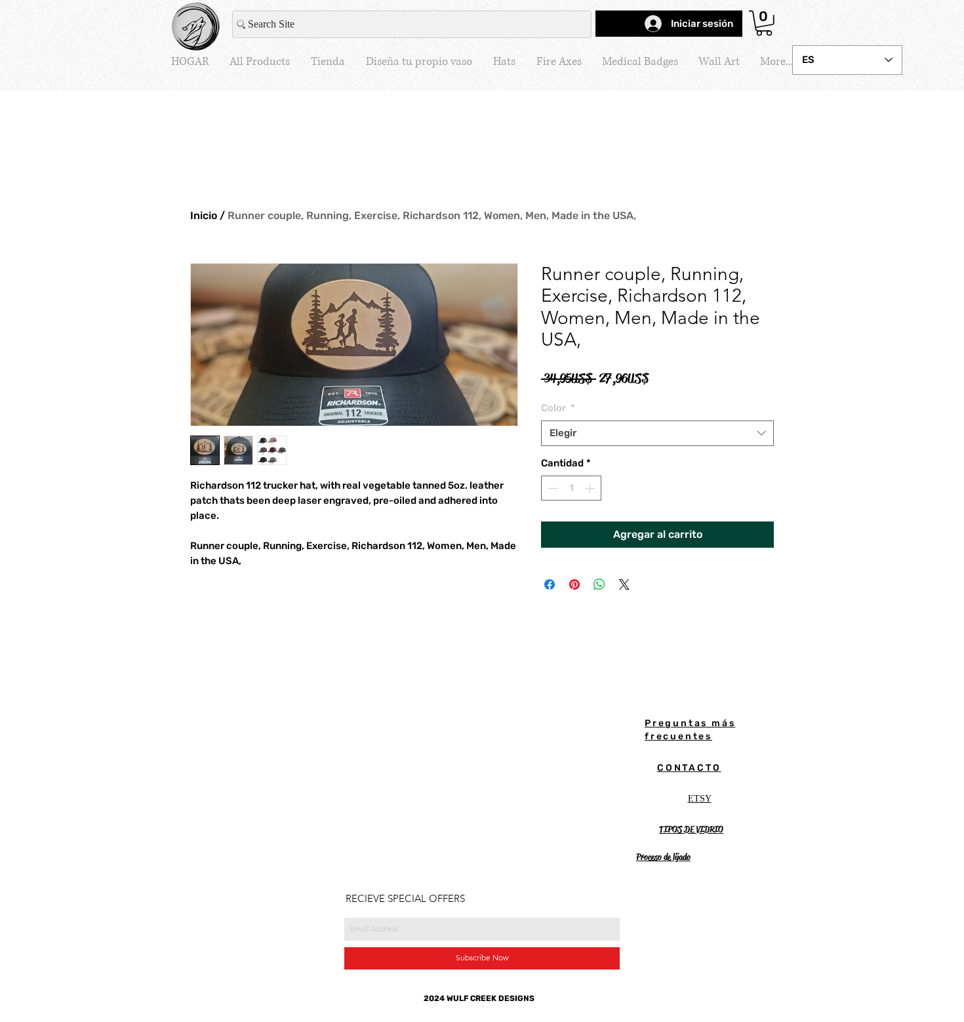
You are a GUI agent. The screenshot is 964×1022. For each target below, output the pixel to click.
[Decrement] (552, 488)
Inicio (203, 215)
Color (558, 408)
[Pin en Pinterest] (574, 584)
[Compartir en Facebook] (549, 584)
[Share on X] (624, 584)
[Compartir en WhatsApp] (599, 584)
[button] (764, 23)
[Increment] (591, 488)
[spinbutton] (571, 488)
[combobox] (657, 433)
